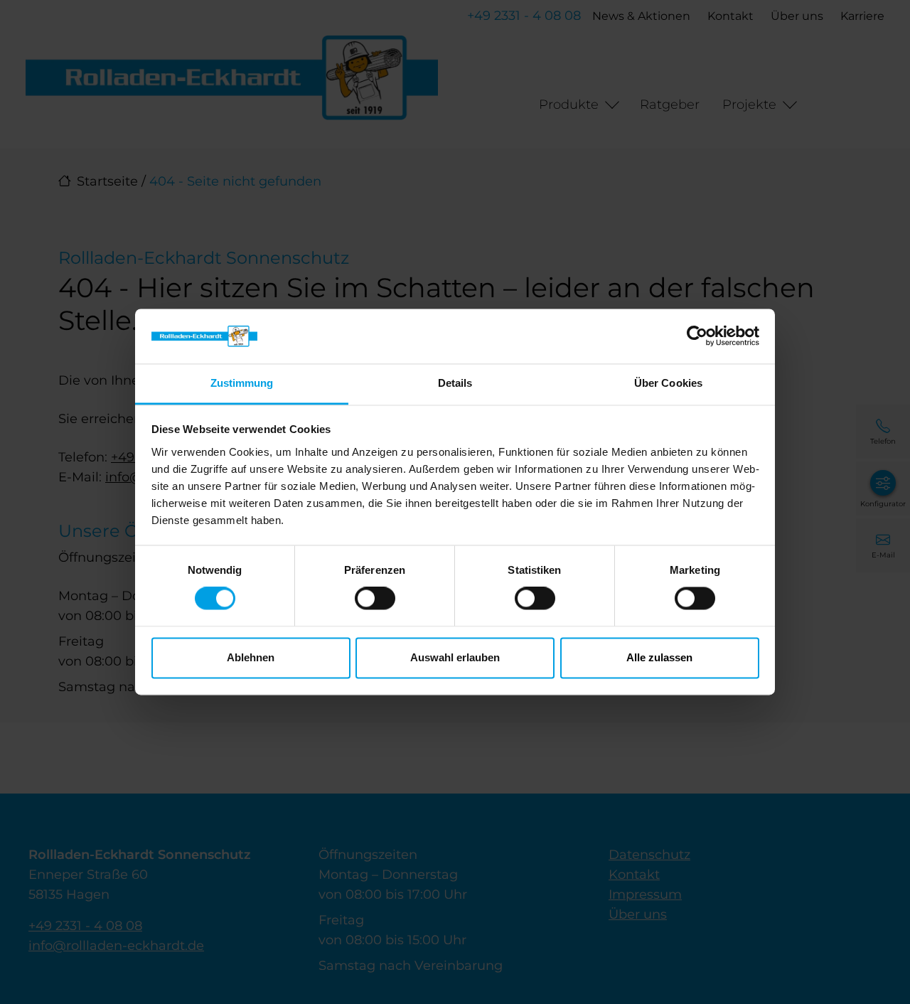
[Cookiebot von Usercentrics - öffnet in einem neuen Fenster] (697, 336)
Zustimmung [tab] (242, 383)
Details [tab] (455, 383)
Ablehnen (250, 657)
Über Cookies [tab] (668, 383)
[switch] (375, 598)
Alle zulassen (659, 657)
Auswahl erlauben (455, 657)
